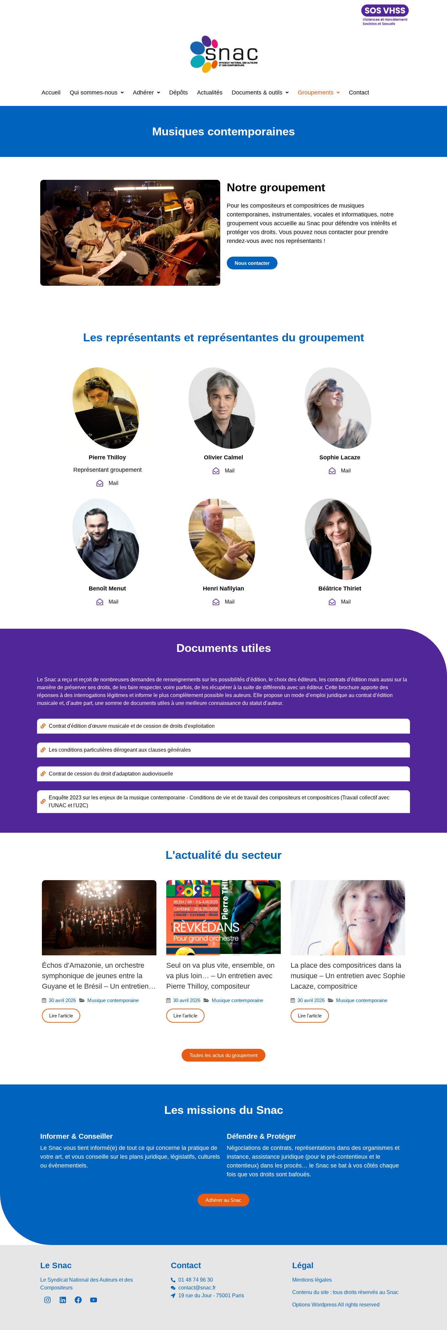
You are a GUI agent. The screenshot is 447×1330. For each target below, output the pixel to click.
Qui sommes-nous (93, 92)
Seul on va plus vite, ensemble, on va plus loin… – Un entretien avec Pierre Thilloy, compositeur (220, 975)
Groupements (315, 92)
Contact (359, 92)
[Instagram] (47, 1300)
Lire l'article (61, 1015)
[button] (96, 92)
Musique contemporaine (113, 1000)
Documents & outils (257, 92)
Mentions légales (312, 1280)
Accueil (51, 92)
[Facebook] (78, 1300)
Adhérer (143, 92)
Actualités (210, 92)
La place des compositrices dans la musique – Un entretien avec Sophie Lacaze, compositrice (348, 975)
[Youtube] (93, 1300)
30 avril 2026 (62, 1000)
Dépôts (178, 92)
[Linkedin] (63, 1300)
